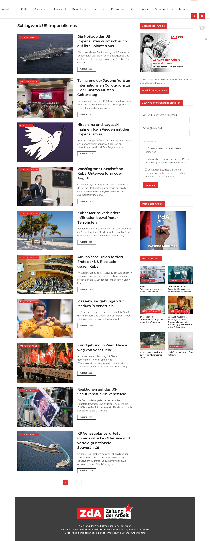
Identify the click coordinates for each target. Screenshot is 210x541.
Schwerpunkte (163, 9)
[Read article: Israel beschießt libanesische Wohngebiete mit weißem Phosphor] (152, 305)
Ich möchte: (149, 141)
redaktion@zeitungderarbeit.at (88, 532)
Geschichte (26, 125)
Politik (24, 9)
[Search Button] (206, 39)
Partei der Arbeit (140, 9)
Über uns (182, 9)
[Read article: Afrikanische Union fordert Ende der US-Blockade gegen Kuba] (45, 274)
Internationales (29, 37)
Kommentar (117, 9)
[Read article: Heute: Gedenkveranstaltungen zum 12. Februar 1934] (152, 275)
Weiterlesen (88, 69)
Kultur (146, 346)
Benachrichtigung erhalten (154, 90)
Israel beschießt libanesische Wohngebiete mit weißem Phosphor (152, 319)
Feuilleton (99, 9)
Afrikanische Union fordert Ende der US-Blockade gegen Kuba (100, 262)
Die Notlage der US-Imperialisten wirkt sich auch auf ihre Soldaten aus (102, 41)
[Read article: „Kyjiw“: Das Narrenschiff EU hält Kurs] (180, 341)
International (59, 9)
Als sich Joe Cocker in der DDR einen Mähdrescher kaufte (151, 355)
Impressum (113, 532)
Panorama (39, 9)
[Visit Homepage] (8, 9)
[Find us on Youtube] (202, 16)
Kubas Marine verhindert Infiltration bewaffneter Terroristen (98, 218)
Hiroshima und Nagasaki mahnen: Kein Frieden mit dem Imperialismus (103, 129)
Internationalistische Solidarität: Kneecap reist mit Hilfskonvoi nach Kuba (179, 289)
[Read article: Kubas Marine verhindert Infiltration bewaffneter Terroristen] (45, 230)
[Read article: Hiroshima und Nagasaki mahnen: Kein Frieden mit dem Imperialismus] (45, 142)
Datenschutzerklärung (157, 173)
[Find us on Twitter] (194, 16)
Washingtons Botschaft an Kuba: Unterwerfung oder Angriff (100, 173)
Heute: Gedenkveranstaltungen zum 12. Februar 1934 (151, 289)
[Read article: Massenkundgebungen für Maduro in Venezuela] (45, 318)
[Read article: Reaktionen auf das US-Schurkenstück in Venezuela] (45, 407)
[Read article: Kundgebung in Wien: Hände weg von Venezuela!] (45, 362)
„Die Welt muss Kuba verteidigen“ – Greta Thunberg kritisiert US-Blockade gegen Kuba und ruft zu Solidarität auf (180, 322)
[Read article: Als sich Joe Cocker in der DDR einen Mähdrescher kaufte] (152, 341)
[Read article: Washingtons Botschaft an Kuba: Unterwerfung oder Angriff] (45, 186)
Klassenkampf (79, 9)
